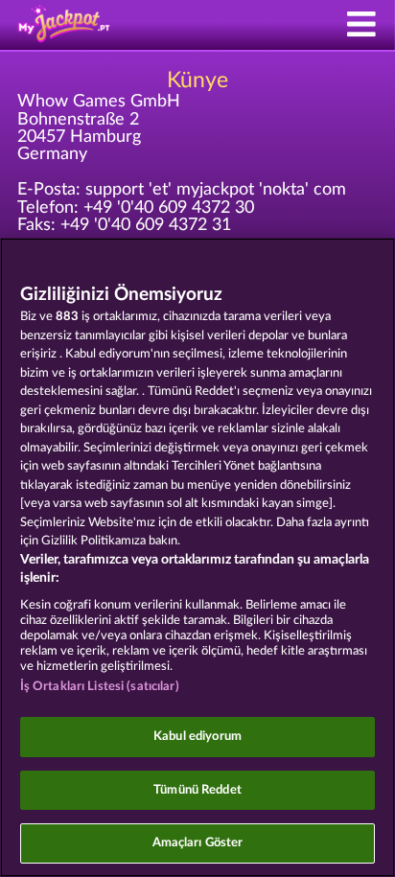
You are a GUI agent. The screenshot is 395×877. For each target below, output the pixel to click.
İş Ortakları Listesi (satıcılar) (99, 687)
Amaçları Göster (198, 843)
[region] (197, 557)
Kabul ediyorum (197, 736)
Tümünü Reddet (197, 790)
